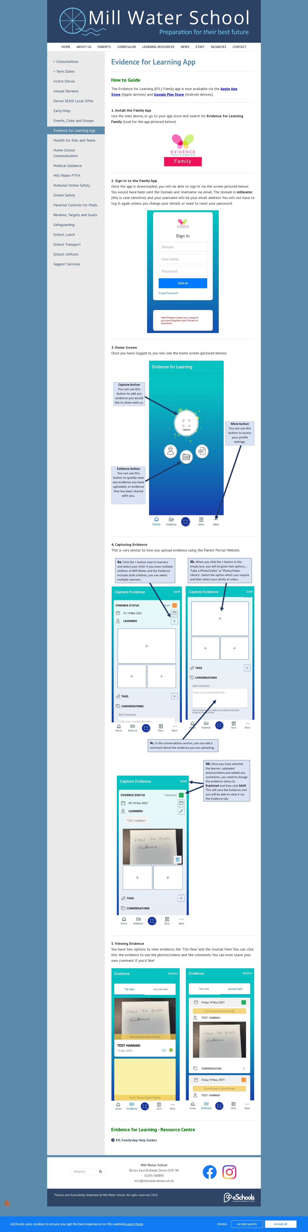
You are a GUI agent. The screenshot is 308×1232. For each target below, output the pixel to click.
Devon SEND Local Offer (73, 100)
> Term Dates (64, 71)
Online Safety (64, 195)
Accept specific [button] (247, 1224)
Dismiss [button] (222, 1224)
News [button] (185, 47)
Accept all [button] (280, 1224)
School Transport (67, 244)
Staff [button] (199, 47)
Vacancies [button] (218, 47)
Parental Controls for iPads (75, 205)
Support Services (66, 264)
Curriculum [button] (126, 47)
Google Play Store (169, 94)
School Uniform (65, 254)
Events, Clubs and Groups (73, 120)
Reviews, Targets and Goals (75, 214)
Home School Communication (65, 153)
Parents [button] (104, 47)
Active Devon (64, 81)
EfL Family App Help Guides (136, 1140)
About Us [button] (83, 47)
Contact (239, 47)
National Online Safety (71, 185)
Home (66, 47)
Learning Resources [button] (158, 47)
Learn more (134, 1224)
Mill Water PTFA (66, 175)
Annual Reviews (66, 91)
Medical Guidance (67, 165)
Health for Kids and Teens (74, 140)
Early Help (61, 110)
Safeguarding (64, 224)
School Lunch (64, 234)
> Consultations (65, 61)
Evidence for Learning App (74, 130)
